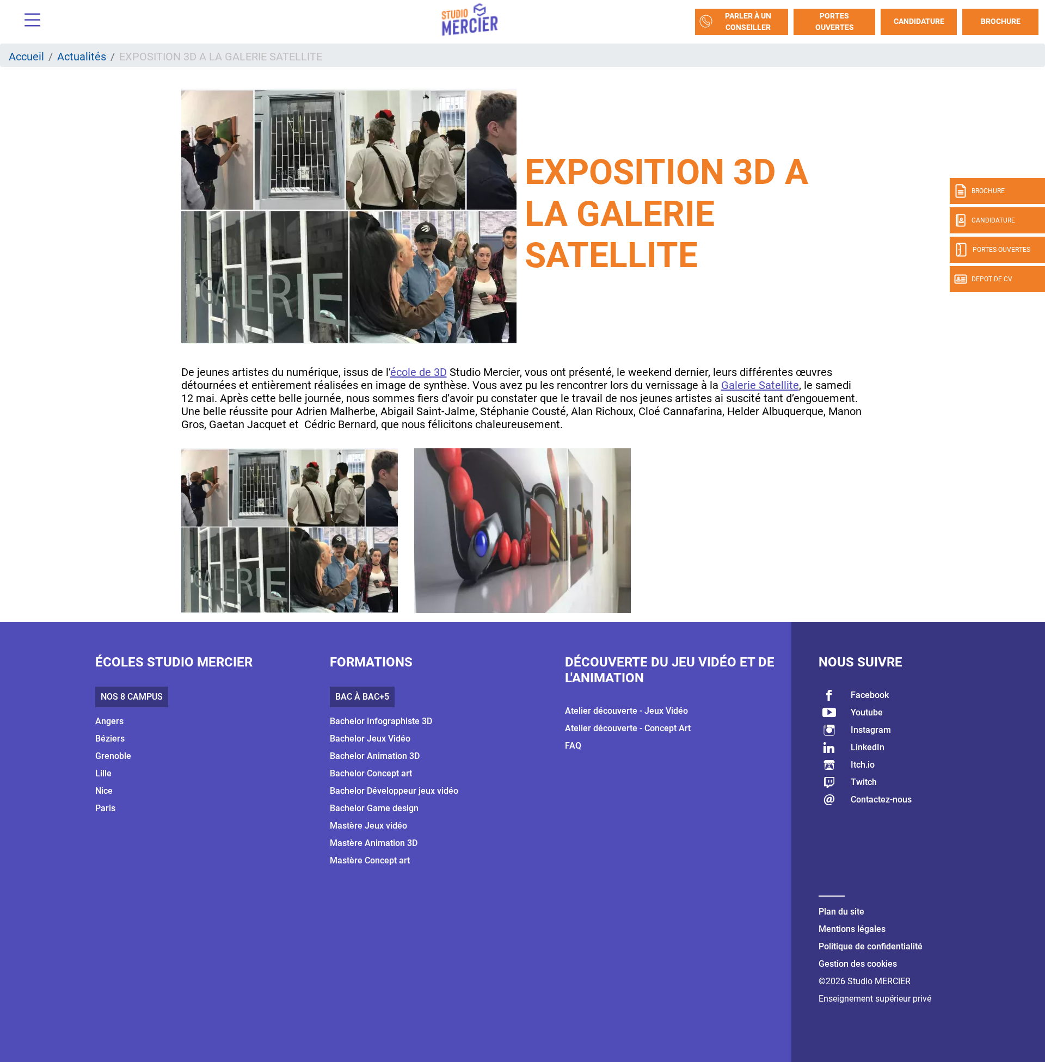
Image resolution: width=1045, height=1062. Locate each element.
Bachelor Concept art (371, 773)
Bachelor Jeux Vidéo (370, 738)
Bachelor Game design (374, 808)
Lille (103, 773)
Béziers (110, 738)
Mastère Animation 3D (373, 843)
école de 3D (418, 372)
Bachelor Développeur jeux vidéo (394, 791)
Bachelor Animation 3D (375, 756)
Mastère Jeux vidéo (368, 825)
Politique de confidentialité (871, 946)
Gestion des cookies (858, 964)
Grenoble (113, 756)
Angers (109, 721)
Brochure (1001, 21)
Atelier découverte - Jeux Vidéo (626, 711)
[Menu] (28, 21)
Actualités (81, 56)
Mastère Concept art (370, 860)
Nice (104, 791)
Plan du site (841, 911)
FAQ (573, 745)
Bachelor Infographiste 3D (381, 721)
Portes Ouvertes (834, 21)
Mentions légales (852, 929)
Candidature (919, 21)
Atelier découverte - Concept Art (628, 728)
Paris (105, 808)
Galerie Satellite (760, 385)
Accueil (26, 56)
